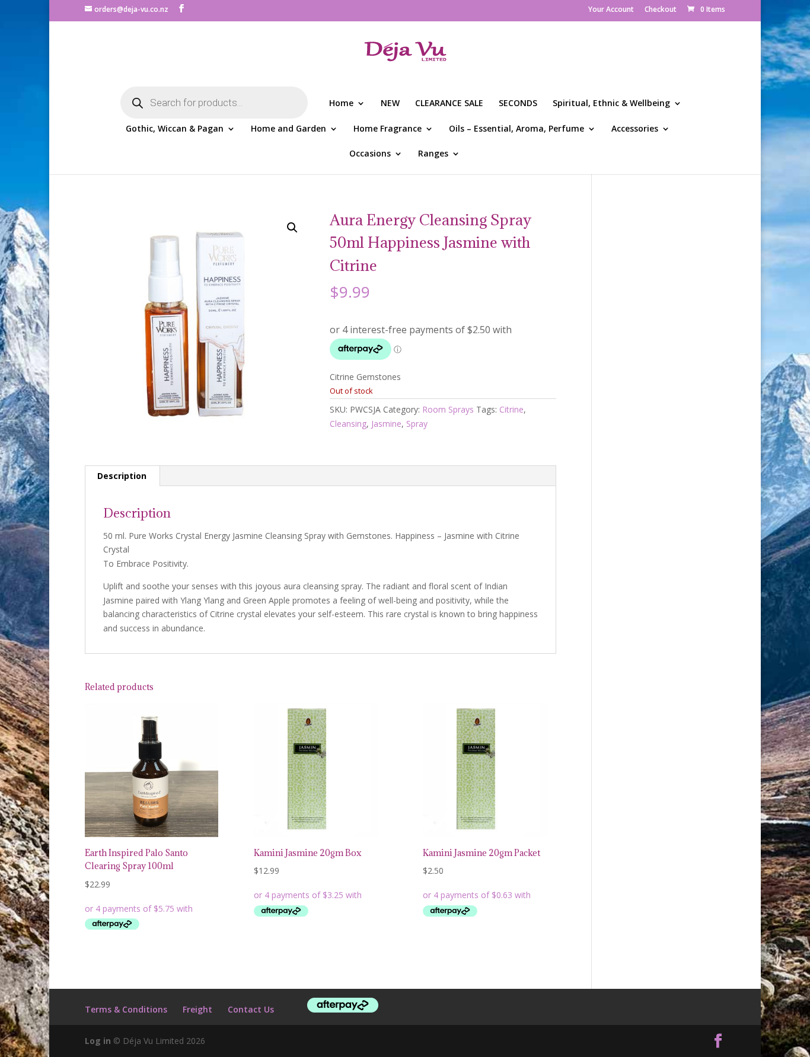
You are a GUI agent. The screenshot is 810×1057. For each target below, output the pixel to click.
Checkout (661, 10)
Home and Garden (288, 129)
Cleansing (348, 423)
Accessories (634, 129)
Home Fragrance (387, 129)
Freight (197, 1009)
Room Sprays (448, 409)
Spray (417, 423)
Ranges (433, 154)
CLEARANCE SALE (449, 103)
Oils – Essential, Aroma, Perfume (516, 129)
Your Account (611, 10)
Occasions (370, 154)
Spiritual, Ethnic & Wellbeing (611, 103)
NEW (390, 103)
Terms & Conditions (126, 1009)
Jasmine (386, 423)
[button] (292, 227)
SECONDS (518, 103)
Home (341, 103)
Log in (98, 1040)
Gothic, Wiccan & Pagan (175, 129)
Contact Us (251, 1009)
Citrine (511, 409)
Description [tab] (121, 475)
